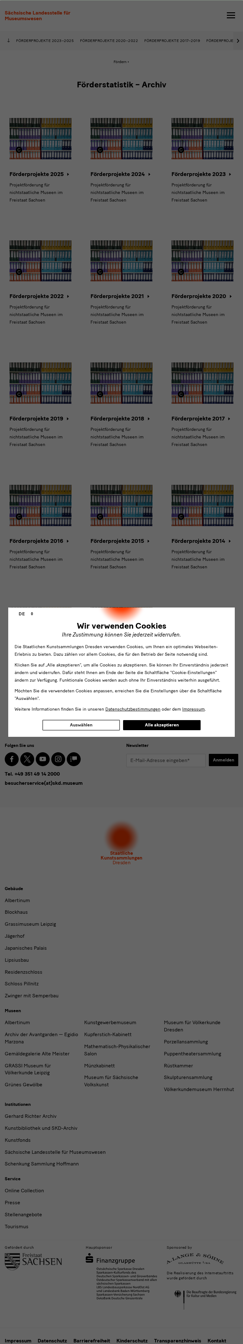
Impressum (193, 709)
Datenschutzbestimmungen (132, 709)
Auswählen (81, 725)
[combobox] (26, 614)
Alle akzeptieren (162, 725)
